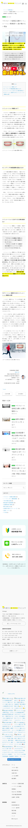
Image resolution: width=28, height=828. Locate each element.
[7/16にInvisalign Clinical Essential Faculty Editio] (20, 751)
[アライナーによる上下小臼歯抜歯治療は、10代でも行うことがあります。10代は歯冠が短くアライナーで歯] (20, 715)
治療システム (6, 510)
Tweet (4, 389)
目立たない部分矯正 (16, 792)
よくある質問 (15, 776)
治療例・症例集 (15, 797)
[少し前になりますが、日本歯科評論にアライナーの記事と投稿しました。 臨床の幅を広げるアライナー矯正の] (8, 739)
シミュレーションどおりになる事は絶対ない (13, 90)
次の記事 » (20, 394)
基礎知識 (10, 10)
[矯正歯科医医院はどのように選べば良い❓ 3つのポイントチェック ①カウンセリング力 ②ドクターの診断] (8, 751)
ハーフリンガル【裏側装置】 (10, 498)
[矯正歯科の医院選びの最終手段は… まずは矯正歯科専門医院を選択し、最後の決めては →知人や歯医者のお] (8, 715)
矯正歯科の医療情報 (8, 502)
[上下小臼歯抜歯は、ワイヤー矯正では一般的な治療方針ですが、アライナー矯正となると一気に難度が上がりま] (20, 727)
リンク (13, 816)
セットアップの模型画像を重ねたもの (12, 88)
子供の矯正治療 (7, 500)
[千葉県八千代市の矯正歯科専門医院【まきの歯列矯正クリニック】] (11, 3)
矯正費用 (14, 778)
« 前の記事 (7, 394)
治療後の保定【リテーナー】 (10, 508)
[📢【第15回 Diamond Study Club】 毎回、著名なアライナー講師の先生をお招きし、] (20, 739)
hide (15, 84)
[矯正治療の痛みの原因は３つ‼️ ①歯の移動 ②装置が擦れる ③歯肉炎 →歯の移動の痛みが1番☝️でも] (20, 703)
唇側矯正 (14, 789)
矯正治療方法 (6, 506)
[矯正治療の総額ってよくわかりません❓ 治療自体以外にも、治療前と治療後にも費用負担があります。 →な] (8, 727)
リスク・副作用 (15, 808)
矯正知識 (14, 810)
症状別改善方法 (15, 805)
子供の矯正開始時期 (16, 794)
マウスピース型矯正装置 (9, 497)
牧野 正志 (17, 372)
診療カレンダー (14, 651)
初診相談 (14, 813)
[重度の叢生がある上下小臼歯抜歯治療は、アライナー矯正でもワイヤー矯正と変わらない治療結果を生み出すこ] (8, 703)
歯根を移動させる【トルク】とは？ (18, 422)
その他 (5, 512)
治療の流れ (14, 773)
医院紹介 (14, 802)
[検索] (23, 487)
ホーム (5, 10)
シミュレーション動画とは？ (10, 87)
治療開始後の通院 (7, 504)
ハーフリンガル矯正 (16, 786)
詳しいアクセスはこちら (14, 623)
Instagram (15, 818)
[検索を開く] (23, 3)
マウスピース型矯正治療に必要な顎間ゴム (19, 408)
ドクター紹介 (15, 767)
